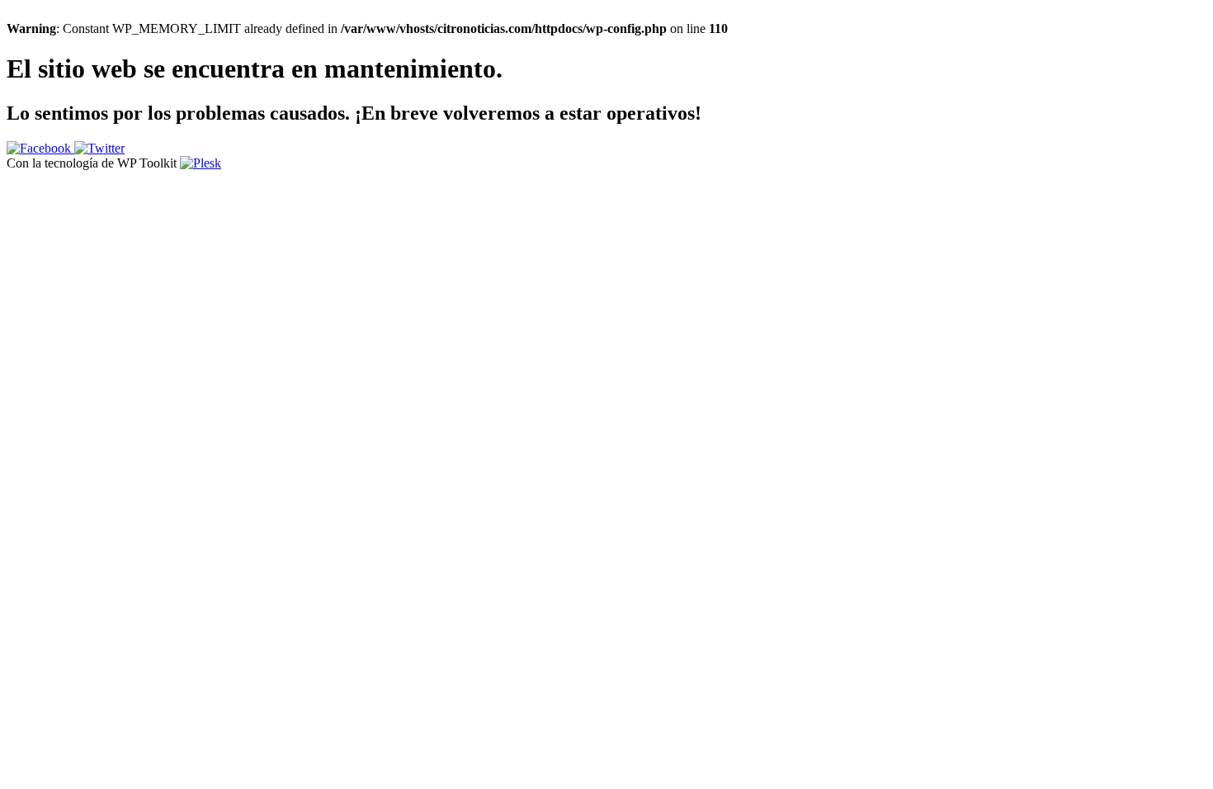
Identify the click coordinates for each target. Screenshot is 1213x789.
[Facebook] (40, 148)
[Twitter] (99, 148)
